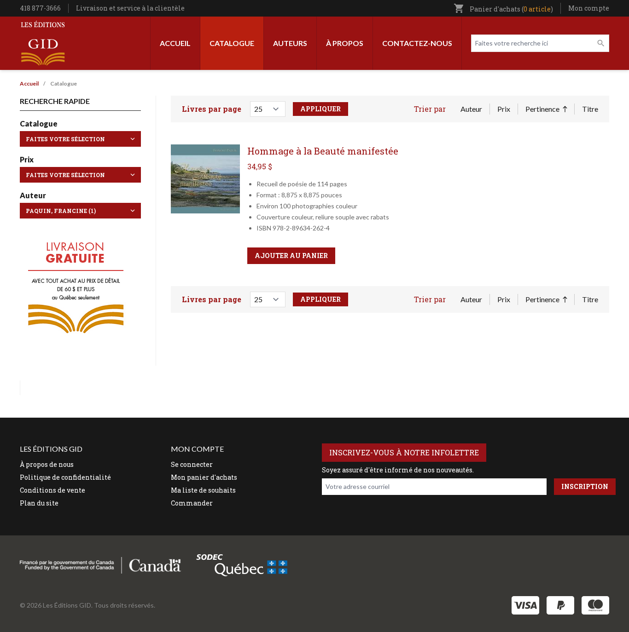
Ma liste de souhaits (203, 490)
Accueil (175, 43)
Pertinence (546, 109)
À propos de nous (47, 464)
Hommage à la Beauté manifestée (322, 151)
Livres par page (211, 109)
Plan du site (39, 503)
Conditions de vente (52, 490)
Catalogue (232, 43)
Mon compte (588, 8)
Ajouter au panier (291, 255)
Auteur (471, 108)
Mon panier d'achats (204, 477)
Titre (590, 108)
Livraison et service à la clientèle (130, 8)
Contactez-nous (417, 43)
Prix (503, 108)
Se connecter (192, 464)
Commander (192, 503)
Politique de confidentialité (65, 477)
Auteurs (290, 43)
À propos (344, 43)
